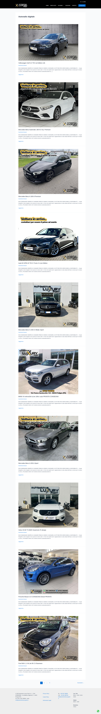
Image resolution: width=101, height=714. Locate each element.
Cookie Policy (46, 697)
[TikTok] (83, 1)
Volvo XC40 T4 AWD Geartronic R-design (32, 530)
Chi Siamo (60, 5)
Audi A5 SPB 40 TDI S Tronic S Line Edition (32, 263)
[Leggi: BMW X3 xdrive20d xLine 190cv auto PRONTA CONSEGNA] (48, 371)
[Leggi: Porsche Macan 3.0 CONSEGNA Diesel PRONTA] (48, 571)
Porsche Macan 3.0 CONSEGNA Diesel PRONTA (34, 597)
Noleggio (67, 5)
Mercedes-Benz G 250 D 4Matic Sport (31, 330)
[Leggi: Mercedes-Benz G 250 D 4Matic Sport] (48, 304)
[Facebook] (80, 1)
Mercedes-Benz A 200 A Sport (28, 463)
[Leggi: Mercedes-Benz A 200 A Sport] (48, 438)
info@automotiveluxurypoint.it (21, 700)
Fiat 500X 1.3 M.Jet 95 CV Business (30, 663)
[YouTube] (85, 1)
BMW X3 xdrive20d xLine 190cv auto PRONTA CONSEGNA (38, 396)
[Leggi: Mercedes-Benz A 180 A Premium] (48, 171)
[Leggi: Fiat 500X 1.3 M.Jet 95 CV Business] (48, 638)
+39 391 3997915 (64, 695)
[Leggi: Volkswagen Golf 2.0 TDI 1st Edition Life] (48, 42)
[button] (63, 5)
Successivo (80, 682)
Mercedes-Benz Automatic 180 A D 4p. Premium (34, 130)
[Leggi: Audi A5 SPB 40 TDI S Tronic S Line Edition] (48, 238)
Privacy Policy (46, 693)
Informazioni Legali (47, 700)
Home (47, 5)
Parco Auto (53, 5)
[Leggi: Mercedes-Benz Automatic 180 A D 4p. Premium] (48, 104)
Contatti (74, 5)
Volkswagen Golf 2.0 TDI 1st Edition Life (31, 63)
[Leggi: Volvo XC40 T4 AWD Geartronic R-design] (48, 505)
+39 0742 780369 (64, 693)
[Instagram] (82, 1)
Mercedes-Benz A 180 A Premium (29, 196)
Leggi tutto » (21, 74)
